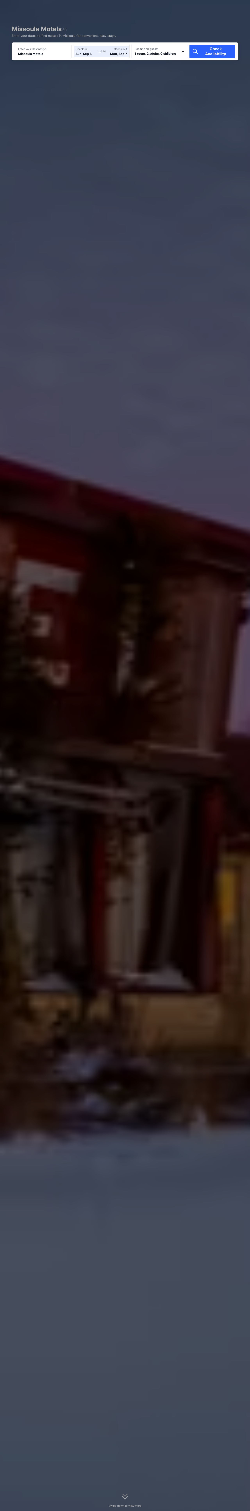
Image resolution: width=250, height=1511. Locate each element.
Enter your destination (32, 49)
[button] (216, 6)
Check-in (81, 49)
